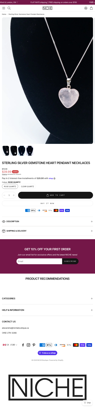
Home (4, 14)
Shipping (4, 174)
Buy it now (47, 203)
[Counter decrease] (4, 195)
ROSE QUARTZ (10, 186)
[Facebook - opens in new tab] (23, 345)
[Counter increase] (14, 195)
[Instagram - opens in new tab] (28, 345)
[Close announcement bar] (92, 2)
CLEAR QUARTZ (27, 186)
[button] (3, 8)
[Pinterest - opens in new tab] (34, 345)
